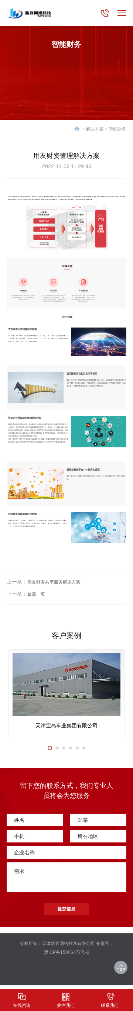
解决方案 (95, 129)
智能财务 (117, 129)
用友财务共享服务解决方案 (54, 582)
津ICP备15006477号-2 (66, 952)
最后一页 (36, 594)
